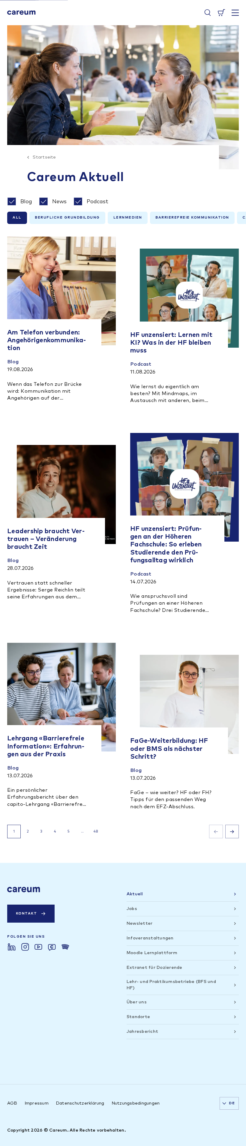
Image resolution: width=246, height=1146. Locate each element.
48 (96, 831)
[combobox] (229, 1103)
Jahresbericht (142, 1031)
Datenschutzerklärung (80, 1103)
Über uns (137, 1002)
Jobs (132, 908)
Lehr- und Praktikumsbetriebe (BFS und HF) (171, 984)
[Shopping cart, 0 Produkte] (221, 12)
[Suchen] (207, 12)
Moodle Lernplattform (152, 953)
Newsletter (139, 923)
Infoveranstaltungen (150, 938)
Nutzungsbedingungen (136, 1103)
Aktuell (135, 894)
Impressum (37, 1103)
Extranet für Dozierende (154, 967)
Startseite (44, 157)
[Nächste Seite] (232, 831)
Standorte (138, 1016)
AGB (12, 1103)
